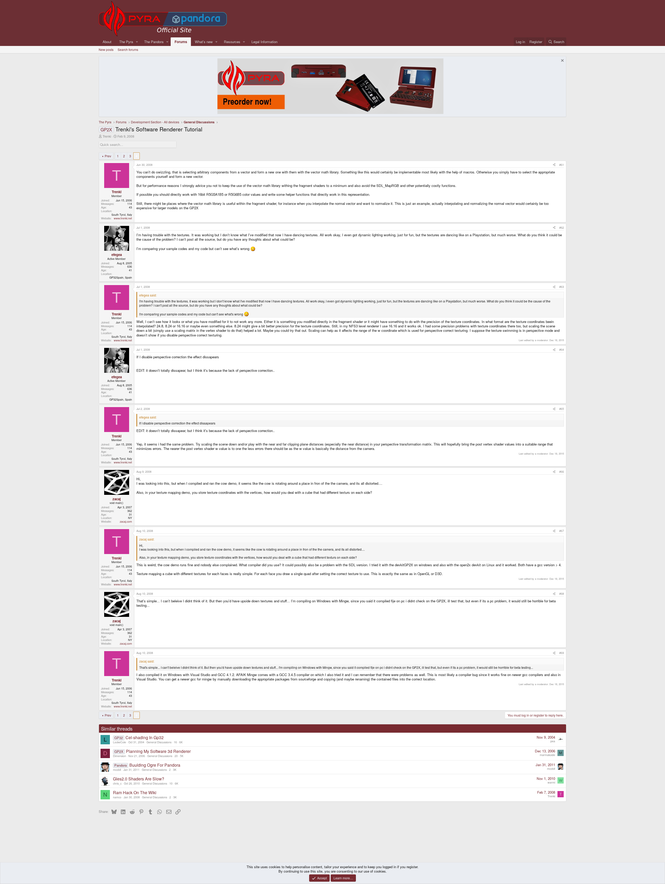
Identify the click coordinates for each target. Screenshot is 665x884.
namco (117, 797)
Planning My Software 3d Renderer (158, 751)
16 (175, 742)
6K (181, 742)
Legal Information (264, 41)
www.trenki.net (123, 218)
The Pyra (126, 41)
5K (181, 756)
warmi (551, 782)
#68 (561, 594)
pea (552, 741)
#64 (561, 350)
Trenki (107, 136)
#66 (561, 472)
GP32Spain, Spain (120, 277)
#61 (561, 165)
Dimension (119, 756)
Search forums (128, 49)
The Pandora (153, 41)
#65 (561, 409)
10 (170, 783)
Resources (232, 41)
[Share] (554, 164)
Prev (108, 156)
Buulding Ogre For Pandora (154, 765)
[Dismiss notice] (562, 61)
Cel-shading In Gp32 (144, 737)
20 (176, 756)
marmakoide (547, 755)
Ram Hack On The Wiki (134, 792)
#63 (561, 287)
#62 (561, 228)
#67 (561, 531)
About (107, 41)
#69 (561, 653)
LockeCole (119, 742)
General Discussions (159, 742)
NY (130, 518)
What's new (204, 41)
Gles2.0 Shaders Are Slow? (138, 779)
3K (174, 770)
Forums (181, 41)
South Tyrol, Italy (121, 215)
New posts (106, 49)
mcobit (117, 770)
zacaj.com (126, 521)
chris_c (117, 783)
